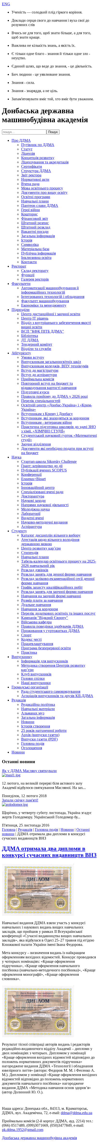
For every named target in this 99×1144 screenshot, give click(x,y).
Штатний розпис (35, 223)
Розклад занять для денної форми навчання (56, 574)
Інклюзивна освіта (36, 258)
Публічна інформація (38, 253)
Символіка (30, 244)
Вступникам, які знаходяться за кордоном (55, 418)
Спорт (26, 635)
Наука (16, 457)
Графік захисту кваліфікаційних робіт (52, 587)
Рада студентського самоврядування (50, 691)
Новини (27, 722)
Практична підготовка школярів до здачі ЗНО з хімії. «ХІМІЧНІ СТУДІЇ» (58, 429)
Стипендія (29, 553)
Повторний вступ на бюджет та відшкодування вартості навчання (48, 385)
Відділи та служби (36, 349)
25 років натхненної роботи (44, 730)
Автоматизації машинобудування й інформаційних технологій (50, 290)
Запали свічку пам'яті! (20, 800)
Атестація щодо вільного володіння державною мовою (50, 542)
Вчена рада (30, 184)
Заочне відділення (36, 444)
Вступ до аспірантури (39, 375)
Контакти (29, 262)
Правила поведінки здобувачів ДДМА (52, 626)
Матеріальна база (35, 249)
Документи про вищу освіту (44, 192)
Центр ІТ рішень (34, 318)
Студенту (19, 531)
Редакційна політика (38, 704)
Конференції (31, 474)
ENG (6, 4)
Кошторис (29, 214)
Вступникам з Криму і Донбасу (47, 414)
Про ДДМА (21, 140)
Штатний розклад (35, 227)
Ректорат (19, 266)
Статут (26, 149)
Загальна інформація (38, 236)
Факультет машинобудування (45, 301)
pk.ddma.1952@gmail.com (22, 1130)
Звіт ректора (31, 175)
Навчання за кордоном (39, 609)
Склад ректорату (35, 271)
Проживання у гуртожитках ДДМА (50, 631)
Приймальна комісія (37, 379)
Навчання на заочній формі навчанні (51, 596)
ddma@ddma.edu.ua (76, 1113)
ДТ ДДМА (30, 340)
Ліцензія (28, 153)
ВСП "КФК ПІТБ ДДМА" (42, 331)
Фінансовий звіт (34, 218)
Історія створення (35, 726)
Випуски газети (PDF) (39, 739)
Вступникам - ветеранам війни (46, 422)
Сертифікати (31, 166)
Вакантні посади (35, 231)
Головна (8, 830)
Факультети (21, 284)
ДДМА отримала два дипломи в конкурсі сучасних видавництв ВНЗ (49, 851)
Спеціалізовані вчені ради (42, 492)
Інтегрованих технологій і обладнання (52, 297)
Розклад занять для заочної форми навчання (57, 592)
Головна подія (32, 743)
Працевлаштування (37, 644)
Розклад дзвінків (34, 570)
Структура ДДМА (36, 171)
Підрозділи (21, 310)
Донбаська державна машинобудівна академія (39, 1138)
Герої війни (30, 210)
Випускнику (22, 657)
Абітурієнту (21, 353)
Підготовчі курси (35, 392)
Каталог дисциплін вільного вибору (50, 535)
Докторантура (32, 496)
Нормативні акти (35, 179)
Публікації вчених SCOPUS (44, 470)
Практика (29, 652)
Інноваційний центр (38, 487)
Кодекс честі (31, 639)
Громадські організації (30, 687)
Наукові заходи (33, 500)
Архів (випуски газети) (40, 735)
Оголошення (31, 748)
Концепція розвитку (37, 158)
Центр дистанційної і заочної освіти (50, 314)
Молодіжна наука (35, 509)
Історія (26, 240)
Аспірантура (31, 527)
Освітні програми (35, 197)
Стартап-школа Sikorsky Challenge (49, 461)
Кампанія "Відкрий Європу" (44, 618)
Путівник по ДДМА (37, 145)
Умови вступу (32, 357)
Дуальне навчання (36, 605)
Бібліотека (29, 336)
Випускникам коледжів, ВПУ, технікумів (54, 366)
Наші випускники (36, 683)
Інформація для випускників (44, 661)
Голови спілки (33, 678)
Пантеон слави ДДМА (39, 205)
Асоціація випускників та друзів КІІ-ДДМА (57, 696)
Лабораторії (30, 513)
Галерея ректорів (35, 279)
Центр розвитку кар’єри (41, 548)
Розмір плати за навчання (42, 600)
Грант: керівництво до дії (41, 466)
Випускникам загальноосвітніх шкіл (51, 362)
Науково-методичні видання (44, 522)
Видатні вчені (32, 518)
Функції (27, 275)
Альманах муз (32, 713)
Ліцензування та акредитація (44, 162)
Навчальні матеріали (38, 709)
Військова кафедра (36, 622)
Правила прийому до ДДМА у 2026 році (54, 396)
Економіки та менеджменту (43, 305)
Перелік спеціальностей (40, 401)
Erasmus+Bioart (33, 479)
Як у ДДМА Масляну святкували (29, 771)
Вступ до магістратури (39, 370)
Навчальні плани (35, 201)
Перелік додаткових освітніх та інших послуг (58, 613)
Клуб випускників (36, 674)
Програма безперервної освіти (46, 648)
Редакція (19, 700)
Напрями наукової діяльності (44, 505)
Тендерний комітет (36, 344)
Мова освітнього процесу (42, 188)
